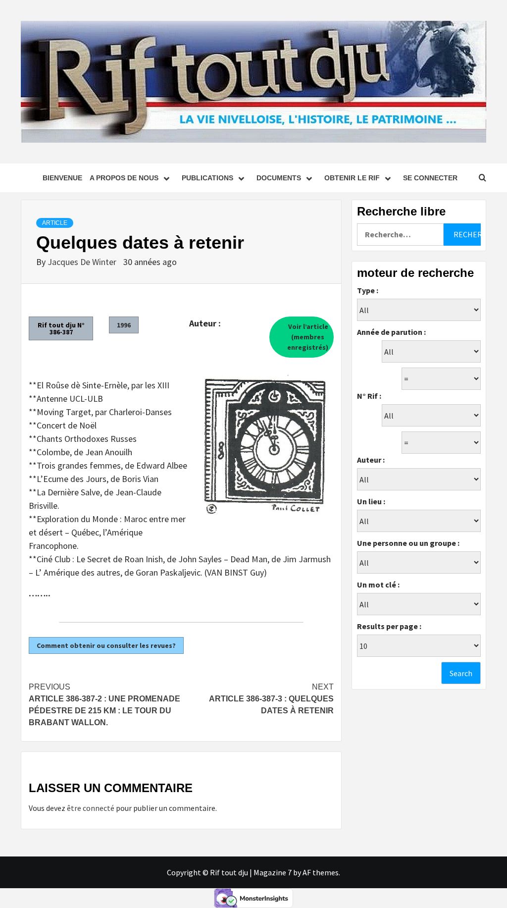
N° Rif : (369, 396)
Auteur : (371, 460)
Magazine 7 (273, 872)
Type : (367, 290)
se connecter (430, 178)
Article (54, 222)
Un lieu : (371, 501)
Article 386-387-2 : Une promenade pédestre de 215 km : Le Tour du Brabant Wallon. (104, 705)
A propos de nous (124, 178)
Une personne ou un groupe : (408, 543)
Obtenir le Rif (352, 178)
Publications (207, 178)
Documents (278, 178)
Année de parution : (391, 332)
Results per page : (389, 626)
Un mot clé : (378, 584)
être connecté (90, 808)
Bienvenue (62, 178)
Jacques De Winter (83, 261)
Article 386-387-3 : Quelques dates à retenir (271, 699)
